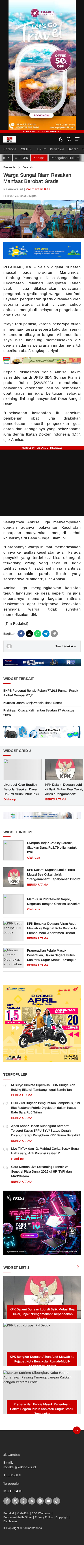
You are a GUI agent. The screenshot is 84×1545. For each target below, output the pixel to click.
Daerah (28, 167)
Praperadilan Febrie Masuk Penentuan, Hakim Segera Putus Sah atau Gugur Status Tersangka (51, 955)
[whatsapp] (37, 633)
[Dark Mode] (61, 139)
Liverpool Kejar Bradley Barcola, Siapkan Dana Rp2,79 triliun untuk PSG (21, 789)
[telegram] (46, 633)
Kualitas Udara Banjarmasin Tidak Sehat (32, 703)
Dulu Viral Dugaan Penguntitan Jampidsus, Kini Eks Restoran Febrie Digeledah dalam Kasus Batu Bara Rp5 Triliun (45, 1108)
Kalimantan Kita (38, 189)
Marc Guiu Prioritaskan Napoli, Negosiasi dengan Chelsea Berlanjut (53, 901)
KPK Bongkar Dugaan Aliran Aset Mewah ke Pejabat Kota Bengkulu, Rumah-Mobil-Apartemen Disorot (52, 928)
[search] (69, 139)
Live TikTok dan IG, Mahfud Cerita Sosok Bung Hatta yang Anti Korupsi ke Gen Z (45, 1151)
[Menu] (77, 139)
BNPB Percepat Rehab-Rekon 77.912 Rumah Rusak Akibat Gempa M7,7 (40, 693)
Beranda (9, 167)
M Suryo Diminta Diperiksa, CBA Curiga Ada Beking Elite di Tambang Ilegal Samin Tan (43, 1087)
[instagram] (40, 1501)
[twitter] (29, 633)
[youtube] (48, 1501)
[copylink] (54, 633)
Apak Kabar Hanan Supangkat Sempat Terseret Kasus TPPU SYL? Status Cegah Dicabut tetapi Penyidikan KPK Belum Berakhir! (45, 1130)
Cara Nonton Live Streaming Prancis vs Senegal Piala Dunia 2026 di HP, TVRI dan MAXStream (41, 1171)
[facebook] (21, 633)
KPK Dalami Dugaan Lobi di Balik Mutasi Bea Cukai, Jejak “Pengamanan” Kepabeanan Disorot (64, 792)
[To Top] (77, 1430)
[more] (78, 1267)
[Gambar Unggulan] (42, 237)
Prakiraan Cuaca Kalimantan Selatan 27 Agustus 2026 (38, 712)
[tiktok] (56, 1501)
